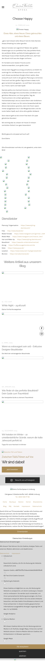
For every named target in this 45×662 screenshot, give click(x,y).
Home (5, 502)
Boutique (12, 502)
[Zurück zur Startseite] (22, 7)
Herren (28, 502)
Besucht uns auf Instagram (25, 480)
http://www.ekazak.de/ (15, 231)
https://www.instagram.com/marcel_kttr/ (27, 236)
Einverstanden (22, 532)
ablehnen (22, 656)
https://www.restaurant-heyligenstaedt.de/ (25, 251)
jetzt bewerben (12, 469)
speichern (22, 651)
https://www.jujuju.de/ (16, 248)
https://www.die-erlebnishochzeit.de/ (25, 242)
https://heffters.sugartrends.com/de (22, 245)
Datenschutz (37, 506)
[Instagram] (41, 334)
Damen (21, 502)
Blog (4, 506)
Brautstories (37, 502)
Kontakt (16, 506)
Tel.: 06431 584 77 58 (22, 497)
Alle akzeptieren (22, 647)
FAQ (10, 506)
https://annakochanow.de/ (19, 254)
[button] (3, 7)
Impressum (26, 506)
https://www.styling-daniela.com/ (29, 239)
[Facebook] (41, 328)
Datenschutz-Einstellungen (22, 538)
